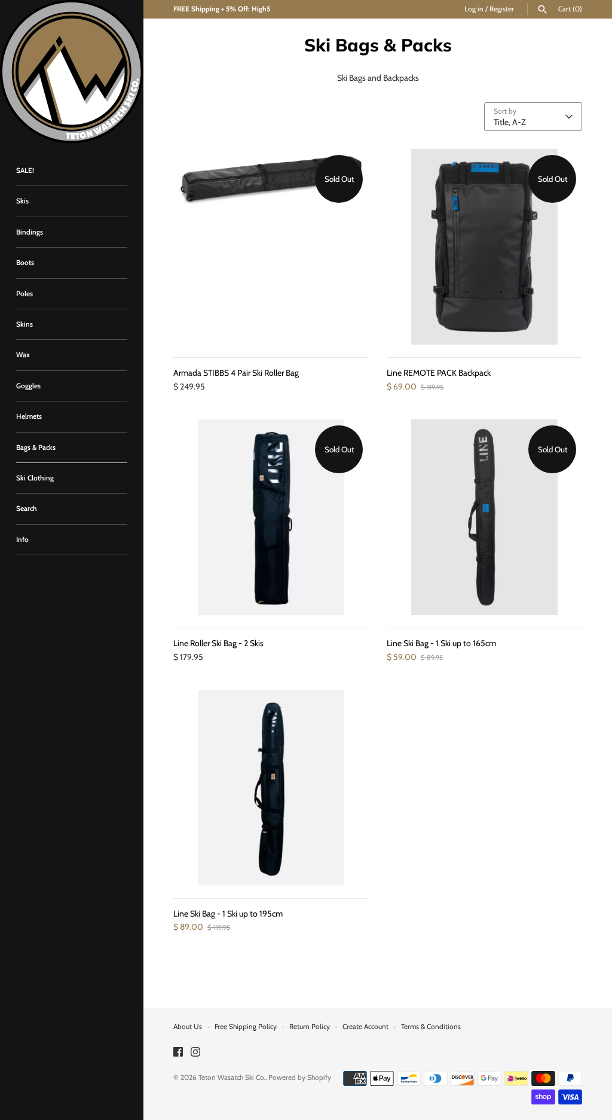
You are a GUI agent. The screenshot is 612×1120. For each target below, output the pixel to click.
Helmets (29, 416)
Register (501, 9)
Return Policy (309, 1026)
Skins (24, 324)
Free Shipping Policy (246, 1026)
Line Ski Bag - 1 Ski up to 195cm (228, 913)
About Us (187, 1026)
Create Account (365, 1026)
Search (26, 508)
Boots (25, 262)
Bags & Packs (36, 447)
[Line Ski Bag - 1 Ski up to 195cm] (271, 787)
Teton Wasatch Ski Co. (231, 1077)
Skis (22, 201)
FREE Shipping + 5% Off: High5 (221, 9)
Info (22, 539)
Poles (24, 294)
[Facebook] (178, 1052)
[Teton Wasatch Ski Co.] (71, 72)
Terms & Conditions (431, 1026)
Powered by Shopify (299, 1077)
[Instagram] (195, 1052)
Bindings (29, 232)
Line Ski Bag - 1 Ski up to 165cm (441, 643)
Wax (23, 355)
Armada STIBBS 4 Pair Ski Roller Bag (236, 372)
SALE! (25, 170)
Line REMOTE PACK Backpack (439, 372)
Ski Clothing (35, 478)
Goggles (28, 386)
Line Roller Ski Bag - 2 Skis (218, 643)
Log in (474, 9)
